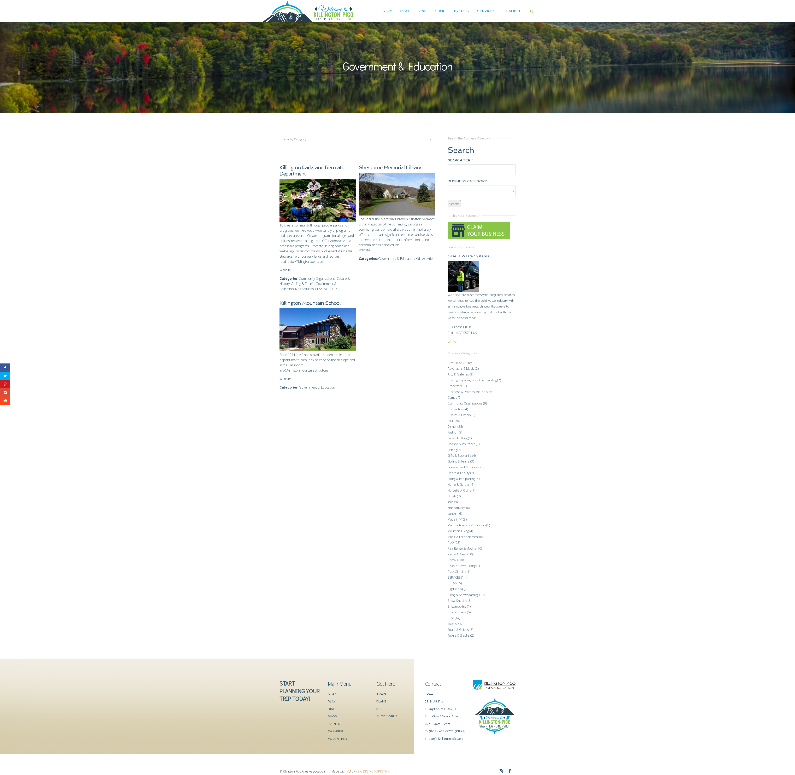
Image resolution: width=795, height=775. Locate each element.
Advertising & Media (461, 368)
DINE (422, 11)
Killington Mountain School (310, 303)
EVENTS (334, 723)
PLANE (381, 701)
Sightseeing (455, 589)
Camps (452, 397)
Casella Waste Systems (468, 256)
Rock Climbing (457, 571)
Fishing (452, 450)
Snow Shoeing (457, 600)
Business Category (467, 181)
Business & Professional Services (470, 392)
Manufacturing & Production (466, 525)
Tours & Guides (458, 629)
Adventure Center (460, 363)
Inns (450, 502)
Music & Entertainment (463, 537)
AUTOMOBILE (387, 716)
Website (285, 270)
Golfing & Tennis (302, 283)
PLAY (404, 11)
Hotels (452, 496)
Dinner (452, 426)
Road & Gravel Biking (461, 566)
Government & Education (396, 258)
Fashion (453, 432)
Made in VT (455, 519)
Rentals (453, 560)
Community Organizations (317, 278)
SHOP (440, 11)
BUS (379, 709)
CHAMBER (513, 11)
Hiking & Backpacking (461, 479)
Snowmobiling (457, 606)
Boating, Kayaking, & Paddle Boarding (472, 380)
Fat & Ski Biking (457, 438)
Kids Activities (304, 289)
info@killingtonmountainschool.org (303, 370)
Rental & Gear (457, 554)
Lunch (452, 513)
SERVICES (486, 11)
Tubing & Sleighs (459, 635)
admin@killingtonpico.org (446, 738)
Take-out (453, 624)
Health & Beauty (459, 473)
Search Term (460, 160)
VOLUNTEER (337, 738)
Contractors (456, 409)
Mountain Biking (458, 531)
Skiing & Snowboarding (463, 595)
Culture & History (459, 415)
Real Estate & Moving (462, 548)
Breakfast (454, 386)
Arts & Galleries (458, 374)
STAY (387, 11)
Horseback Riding (459, 490)
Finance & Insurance (461, 444)
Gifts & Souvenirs (459, 455)
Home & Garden (459, 484)
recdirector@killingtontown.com (301, 261)
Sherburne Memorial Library (390, 168)
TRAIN (381, 694)
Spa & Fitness (457, 612)
